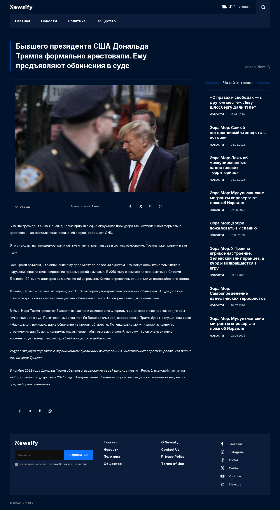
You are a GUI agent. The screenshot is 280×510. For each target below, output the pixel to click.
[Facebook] (130, 206)
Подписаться (78, 455)
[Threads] (222, 485)
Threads (235, 484)
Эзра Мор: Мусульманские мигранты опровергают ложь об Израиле (237, 198)
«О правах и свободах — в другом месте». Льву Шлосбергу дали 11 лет (236, 102)
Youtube (235, 476)
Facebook (236, 444)
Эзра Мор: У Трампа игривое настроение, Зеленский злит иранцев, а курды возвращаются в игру (237, 258)
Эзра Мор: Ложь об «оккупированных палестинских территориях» (229, 165)
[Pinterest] (150, 206)
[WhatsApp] (160, 206)
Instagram (236, 452)
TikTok (234, 460)
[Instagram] (222, 452)
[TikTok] (222, 460)
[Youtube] (222, 476)
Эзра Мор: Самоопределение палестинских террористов (238, 293)
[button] (263, 7)
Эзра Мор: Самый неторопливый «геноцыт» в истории (238, 132)
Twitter (234, 468)
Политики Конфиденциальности (67, 464)
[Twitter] (140, 206)
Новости (217, 114)
